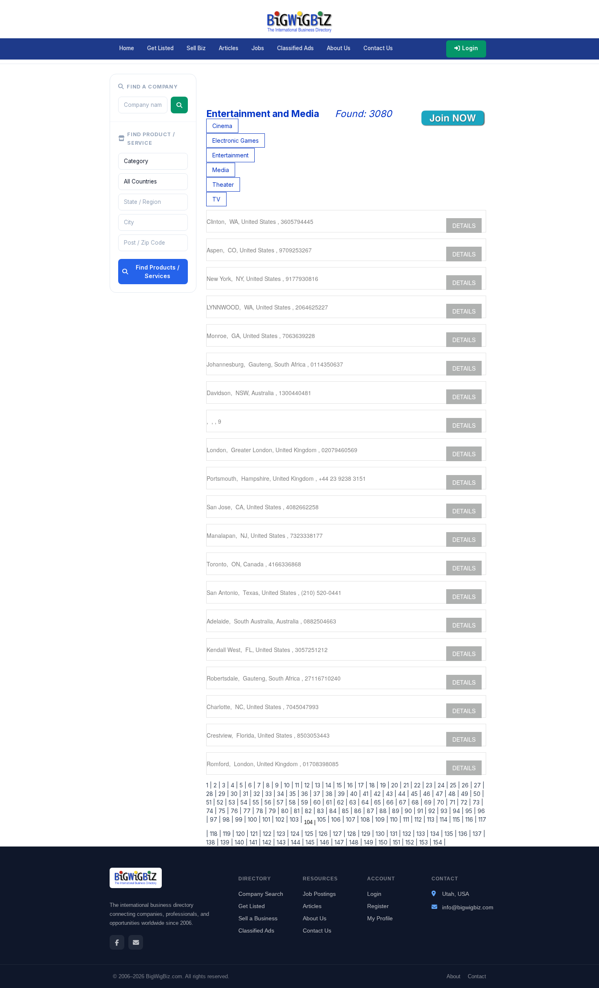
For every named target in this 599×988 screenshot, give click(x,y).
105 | (322, 819)
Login (470, 48)
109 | (381, 819)
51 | (210, 802)
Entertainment (230, 155)
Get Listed (160, 48)
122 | (268, 833)
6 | (251, 785)
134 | (436, 833)
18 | (373, 785)
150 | (384, 842)
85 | (346, 810)
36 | (306, 793)
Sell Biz (196, 48)
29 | (223, 793)
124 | (296, 833)
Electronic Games (235, 140)
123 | (282, 833)
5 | (242, 785)
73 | (477, 802)
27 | (478, 785)
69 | (429, 802)
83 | (321, 810)
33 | (269, 793)
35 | (294, 793)
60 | (318, 802)
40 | (354, 793)
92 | (433, 810)
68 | (416, 802)
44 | (402, 793)
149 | (369, 842)
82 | (309, 810)
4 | (233, 785)
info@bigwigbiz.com (467, 907)
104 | (308, 822)
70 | (441, 802)
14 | (329, 785)
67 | (403, 802)
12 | (308, 785)
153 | (425, 842)
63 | (354, 802)
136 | (464, 833)
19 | (384, 785)
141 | (254, 842)
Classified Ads (295, 48)
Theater (223, 184)
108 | (366, 819)
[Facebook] (117, 942)
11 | (298, 785)
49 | (465, 793)
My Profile (380, 918)
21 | (407, 785)
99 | (239, 819)
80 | (286, 810)
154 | (439, 842)
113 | (431, 819)
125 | (310, 833)
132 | (408, 833)
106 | (337, 819)
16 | (351, 785)
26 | (466, 785)
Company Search (260, 894)
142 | (268, 842)
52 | (221, 802)
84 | (334, 810)
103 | (295, 819)
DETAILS (464, 225)
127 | (338, 833)
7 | (259, 785)
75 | (223, 810)
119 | (227, 833)
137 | (478, 833)
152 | (411, 842)
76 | (235, 810)
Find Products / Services (157, 271)
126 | (324, 833)
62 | (341, 802)
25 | (454, 785)
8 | (268, 785)
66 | (391, 802)
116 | (470, 819)
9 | (277, 785)
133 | (422, 833)
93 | (445, 810)
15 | (340, 785)
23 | (430, 785)
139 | (226, 842)
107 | (351, 819)
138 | (212, 842)
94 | (457, 810)
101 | (267, 819)
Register (378, 906)
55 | (257, 802)
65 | (378, 802)
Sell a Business (257, 918)
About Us (338, 48)
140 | (240, 842)
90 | (409, 810)
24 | (442, 785)
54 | (245, 802)
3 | (224, 785)
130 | (381, 833)
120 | (241, 833)
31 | (246, 793)
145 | (311, 842)
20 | (396, 785)
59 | (306, 802)
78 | (260, 810)
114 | (444, 819)
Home (126, 48)
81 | (297, 810)
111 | (407, 819)
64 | (366, 802)
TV (216, 199)
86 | (358, 810)
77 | (248, 810)
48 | (453, 793)
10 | (287, 785)
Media (220, 169)
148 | (355, 842)
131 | (394, 833)
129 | (367, 833)
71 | (453, 802)
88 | (384, 810)
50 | (478, 793)
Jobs (257, 48)
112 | (419, 819)
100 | (253, 819)
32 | (258, 793)
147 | (340, 842)
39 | (342, 793)
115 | (457, 819)
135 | (450, 833)
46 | (427, 793)
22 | (418, 785)
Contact (477, 976)
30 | (235, 793)
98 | (227, 819)
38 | (330, 793)
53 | (233, 802)
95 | (470, 810)
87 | (371, 810)
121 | (255, 833)
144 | (296, 842)
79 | (273, 810)
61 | (329, 802)
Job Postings (319, 894)
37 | (318, 793)
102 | (281, 819)
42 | (378, 793)
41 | (366, 793)
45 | (415, 793)
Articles (228, 48)
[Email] (135, 942)
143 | (282, 842)
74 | (211, 810)
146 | (325, 842)
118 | (214, 833)
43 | (390, 793)
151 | (397, 842)
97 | (214, 819)
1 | (209, 785)
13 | (318, 785)
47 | (440, 793)
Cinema (222, 125)
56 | (269, 802)
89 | (396, 810)
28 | (211, 793)
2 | (216, 785)
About (453, 976)
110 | (394, 819)
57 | (281, 802)
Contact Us (378, 48)
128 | (353, 833)
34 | (281, 793)
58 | (293, 802)
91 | (421, 810)
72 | (465, 802)
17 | (362, 785)
